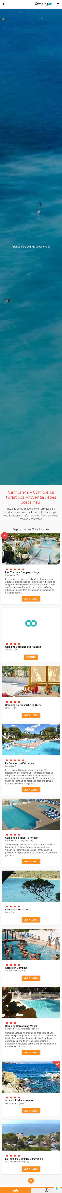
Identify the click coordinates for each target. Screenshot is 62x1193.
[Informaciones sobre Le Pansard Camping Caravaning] (31, 1135)
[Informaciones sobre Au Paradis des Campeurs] (31, 1077)
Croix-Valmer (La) (15, 970)
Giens (10, 912)
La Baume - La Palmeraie (19, 763)
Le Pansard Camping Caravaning (24, 1158)
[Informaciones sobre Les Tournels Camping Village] (31, 549)
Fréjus (10, 766)
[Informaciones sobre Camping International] (31, 886)
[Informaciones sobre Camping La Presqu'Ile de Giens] (31, 681)
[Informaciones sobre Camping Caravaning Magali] (31, 1002)
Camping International (18, 909)
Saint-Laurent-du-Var (22, 1029)
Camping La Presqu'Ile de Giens (23, 705)
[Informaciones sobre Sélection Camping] (31, 944)
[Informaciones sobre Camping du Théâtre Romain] (31, 814)
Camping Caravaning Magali (21, 1026)
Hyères (11, 708)
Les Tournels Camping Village (22, 572)
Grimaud (11, 649)
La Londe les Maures (17, 1161)
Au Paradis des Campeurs (20, 1100)
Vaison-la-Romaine (19, 840)
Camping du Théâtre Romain (21, 837)
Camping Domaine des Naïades (23, 646)
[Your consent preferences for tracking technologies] (57, 1188)
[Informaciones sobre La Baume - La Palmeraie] (31, 739)
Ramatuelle (12, 575)
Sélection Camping (16, 967)
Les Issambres (14, 1103)
